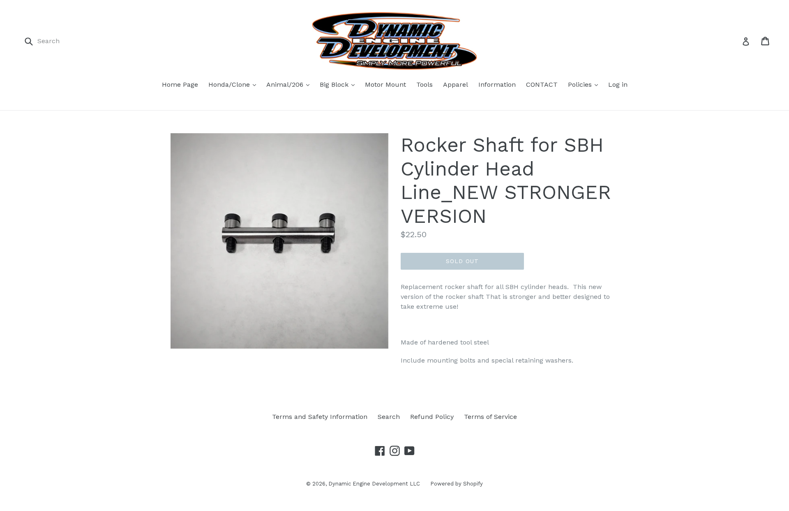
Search (389, 417)
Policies (581, 84)
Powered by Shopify (456, 484)
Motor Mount (385, 84)
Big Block (335, 84)
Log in (618, 84)
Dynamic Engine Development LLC (374, 484)
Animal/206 (285, 84)
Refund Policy (432, 417)
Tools (424, 84)
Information (497, 84)
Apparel (455, 84)
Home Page (180, 84)
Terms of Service (490, 417)
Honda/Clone (230, 84)
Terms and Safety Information (319, 417)
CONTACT (542, 84)
